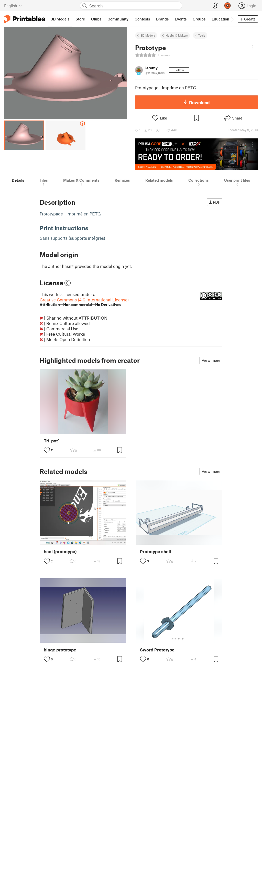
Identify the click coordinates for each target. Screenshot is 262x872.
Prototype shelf (155, 551)
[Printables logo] (24, 19)
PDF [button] (216, 202)
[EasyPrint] (215, 5)
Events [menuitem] (181, 19)
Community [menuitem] (117, 19)
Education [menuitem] (220, 19)
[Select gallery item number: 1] (174, 639)
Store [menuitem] (80, 19)
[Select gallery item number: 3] (183, 639)
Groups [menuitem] (199, 19)
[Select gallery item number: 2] (179, 639)
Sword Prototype (157, 649)
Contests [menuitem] (142, 19)
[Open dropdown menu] (253, 47)
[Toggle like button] (47, 450)
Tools (201, 35)
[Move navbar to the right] (232, 19)
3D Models (147, 35)
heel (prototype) (60, 551)
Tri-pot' (51, 440)
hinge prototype (60, 649)
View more (211, 360)
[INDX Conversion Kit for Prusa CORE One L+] (196, 154)
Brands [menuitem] (162, 19)
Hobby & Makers (177, 35)
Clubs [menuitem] (96, 19)
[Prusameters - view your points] (227, 5)
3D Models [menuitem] (60, 19)
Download (199, 102)
